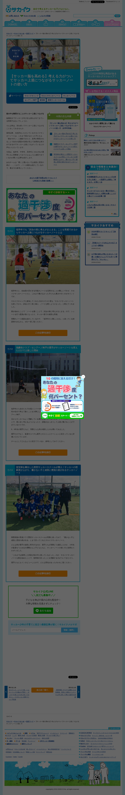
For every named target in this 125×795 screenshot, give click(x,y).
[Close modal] (83, 377)
